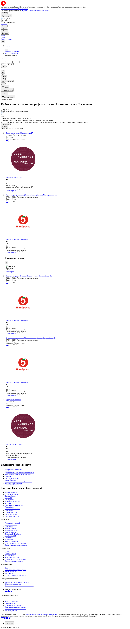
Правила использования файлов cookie (35, 10)
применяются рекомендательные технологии (41, 614)
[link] (4, 30)
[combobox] (10, 62)
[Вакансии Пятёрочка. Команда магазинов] (67, 221)
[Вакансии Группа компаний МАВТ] (67, 159)
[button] (3, 35)
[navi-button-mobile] (3, 41)
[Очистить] (3, 66)
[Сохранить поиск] (3, 71)
